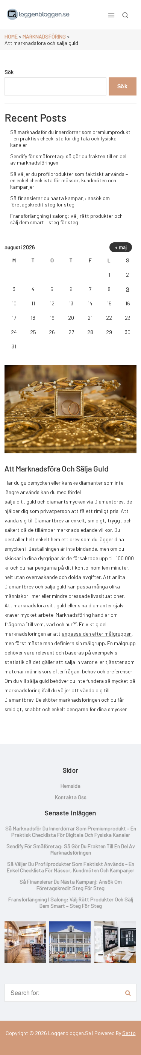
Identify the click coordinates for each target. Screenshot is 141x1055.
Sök (9, 72)
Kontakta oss (70, 797)
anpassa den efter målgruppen (97, 633)
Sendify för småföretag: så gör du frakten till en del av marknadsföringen (68, 159)
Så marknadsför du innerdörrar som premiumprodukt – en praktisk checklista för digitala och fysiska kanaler (70, 138)
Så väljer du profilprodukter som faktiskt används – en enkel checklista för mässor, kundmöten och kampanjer (69, 180)
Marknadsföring (44, 36)
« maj (121, 247)
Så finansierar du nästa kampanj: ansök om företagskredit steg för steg (60, 201)
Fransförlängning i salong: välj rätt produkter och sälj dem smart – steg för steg (66, 219)
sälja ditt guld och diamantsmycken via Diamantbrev (64, 501)
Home (11, 36)
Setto (129, 1033)
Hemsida (70, 785)
